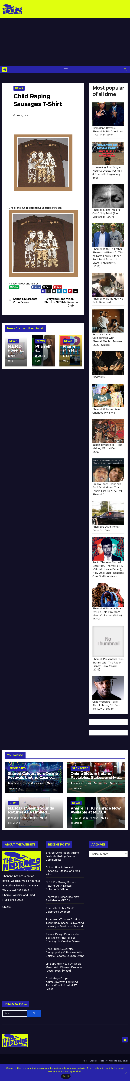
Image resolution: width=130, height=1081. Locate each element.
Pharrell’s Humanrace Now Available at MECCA (95, 810)
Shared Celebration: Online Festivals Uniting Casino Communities (33, 777)
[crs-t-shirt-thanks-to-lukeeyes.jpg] (43, 243)
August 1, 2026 (19, 818)
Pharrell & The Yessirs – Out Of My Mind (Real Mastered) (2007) (107, 213)
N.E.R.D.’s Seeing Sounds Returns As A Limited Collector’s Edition (31, 812)
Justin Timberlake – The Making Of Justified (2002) (107, 448)
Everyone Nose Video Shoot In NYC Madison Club (59, 302)
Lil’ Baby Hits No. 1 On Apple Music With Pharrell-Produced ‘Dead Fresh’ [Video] (64, 967)
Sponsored (18, 768)
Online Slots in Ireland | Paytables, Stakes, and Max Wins (96, 777)
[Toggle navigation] (65, 69)
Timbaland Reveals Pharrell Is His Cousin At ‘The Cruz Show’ (107, 131)
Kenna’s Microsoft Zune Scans (25, 300)
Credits (6, 906)
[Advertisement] (65, 42)
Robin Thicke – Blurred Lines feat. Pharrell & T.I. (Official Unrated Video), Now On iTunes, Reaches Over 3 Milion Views (108, 569)
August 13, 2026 (20, 783)
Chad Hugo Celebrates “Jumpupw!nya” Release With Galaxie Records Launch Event (65, 952)
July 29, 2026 (81, 818)
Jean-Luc (39, 783)
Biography (98, 377)
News (19, 88)
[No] (126, 1072)
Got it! (66, 1076)
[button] (125, 69)
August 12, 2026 (82, 783)
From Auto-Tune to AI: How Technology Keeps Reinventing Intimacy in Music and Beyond (65, 923)
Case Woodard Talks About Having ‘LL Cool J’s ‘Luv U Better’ (106, 705)
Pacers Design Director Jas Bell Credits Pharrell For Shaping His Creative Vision (62, 938)
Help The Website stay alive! (114, 1060)
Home (84, 1060)
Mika (35, 818)
